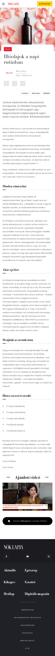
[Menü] (3, 4)
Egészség (31, 570)
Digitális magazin (37, 593)
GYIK (27, 648)
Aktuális (10, 570)
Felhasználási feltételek (27, 617)
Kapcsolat (27, 633)
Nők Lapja (13, 3)
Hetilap (7, 49)
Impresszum (27, 610)
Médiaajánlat (27, 641)
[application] (27, 497)
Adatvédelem (27, 625)
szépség (46, 93)
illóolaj (25, 93)
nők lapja (36, 93)
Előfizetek (45, 4)
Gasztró (30, 581)
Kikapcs (9, 581)
